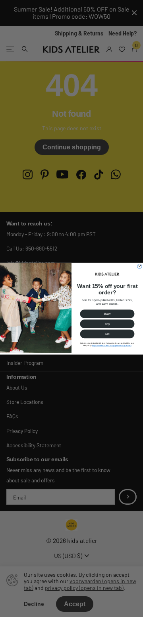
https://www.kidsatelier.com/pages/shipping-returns (111, 345)
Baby (107, 313)
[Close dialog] (139, 266)
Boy (107, 323)
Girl (107, 333)
